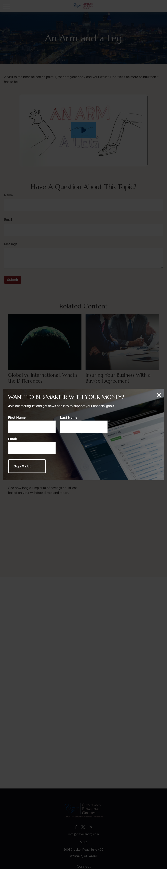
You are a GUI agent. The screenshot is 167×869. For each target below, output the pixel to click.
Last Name (68, 417)
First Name (17, 417)
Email (12, 439)
